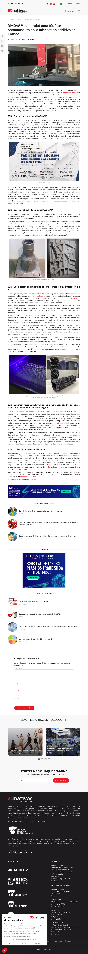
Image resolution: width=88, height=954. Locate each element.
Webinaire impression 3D (60, 879)
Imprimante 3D (57, 865)
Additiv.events (43, 821)
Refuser (9, 943)
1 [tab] (39, 759)
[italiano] (61, 4)
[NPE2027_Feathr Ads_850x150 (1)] (44, 491)
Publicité (69, 3)
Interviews (37, 19)
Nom (16, 684)
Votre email (24, 780)
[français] (57, 4)
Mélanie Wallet (28, 39)
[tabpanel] (25, 742)
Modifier (24, 943)
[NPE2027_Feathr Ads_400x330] (44, 570)
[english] (51, 4)
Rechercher (70, 11)
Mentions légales (59, 941)
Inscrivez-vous (61, 780)
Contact (77, 3)
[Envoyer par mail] (2, 46)
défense (60, 423)
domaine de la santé (37, 296)
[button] (4, 950)
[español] (54, 4)
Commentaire (18, 668)
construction (72, 298)
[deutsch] (47, 4)
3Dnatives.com (29, 821)
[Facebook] (2, 36)
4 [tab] (49, 759)
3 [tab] (45, 759)
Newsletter (55, 876)
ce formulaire (51, 467)
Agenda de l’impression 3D (61, 872)
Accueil (10, 19)
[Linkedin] (2, 41)
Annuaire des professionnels (62, 867)
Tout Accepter (39, 943)
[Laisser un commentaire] (2, 51)
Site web (16, 698)
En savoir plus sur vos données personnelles (17, 936)
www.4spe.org (13, 846)
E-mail (16, 691)
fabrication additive (70, 93)
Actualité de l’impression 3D (23, 19)
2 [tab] (42, 759)
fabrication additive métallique (42, 325)
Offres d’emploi (57, 874)
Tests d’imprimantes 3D (60, 870)
